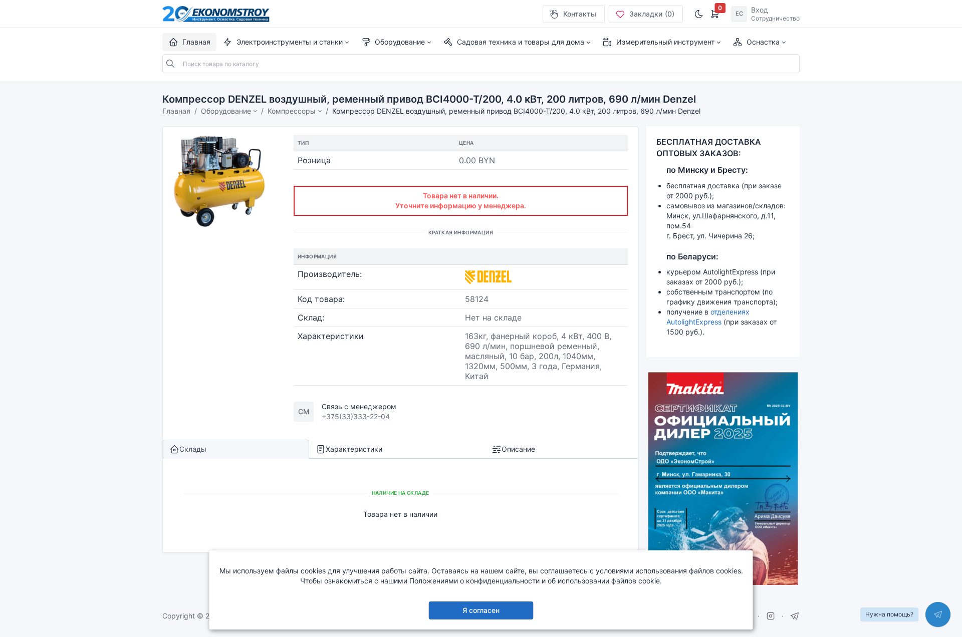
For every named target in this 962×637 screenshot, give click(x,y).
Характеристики (354, 449)
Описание (518, 449)
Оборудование (226, 111)
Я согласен (481, 610)
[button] (285, 42)
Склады (192, 449)
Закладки (651, 14)
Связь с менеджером (359, 406)
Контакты (579, 14)
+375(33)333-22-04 (356, 416)
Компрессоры (292, 111)
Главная (176, 111)
